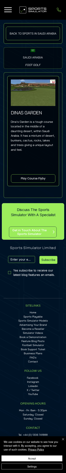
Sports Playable (33, 316)
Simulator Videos (33, 333)
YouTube (33, 394)
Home (33, 312)
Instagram (33, 381)
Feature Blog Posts (33, 341)
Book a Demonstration (33, 337)
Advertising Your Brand (33, 324)
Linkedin (33, 386)
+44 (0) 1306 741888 (35, 434)
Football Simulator (33, 345)
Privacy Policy (36, 449)
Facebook (32, 377)
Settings (32, 466)
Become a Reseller (33, 328)
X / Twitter (33, 390)
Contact (33, 361)
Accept (32, 458)
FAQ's (33, 357)
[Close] (60, 441)
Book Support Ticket (33, 349)
